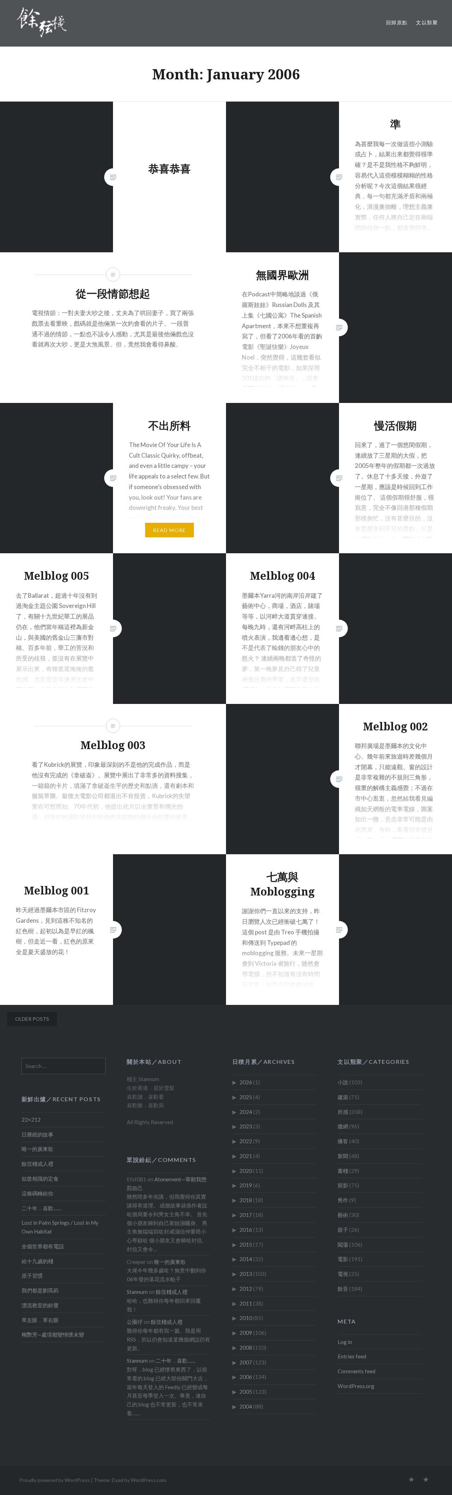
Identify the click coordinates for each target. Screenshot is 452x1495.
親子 (343, 1229)
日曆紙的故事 (37, 1134)
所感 (343, 1112)
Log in (345, 1342)
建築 (343, 1097)
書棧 (343, 1171)
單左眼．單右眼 (40, 1320)
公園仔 (135, 1322)
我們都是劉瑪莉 (40, 1290)
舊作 (343, 1200)
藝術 (343, 1215)
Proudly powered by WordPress (54, 1480)
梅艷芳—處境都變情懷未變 (53, 1334)
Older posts (32, 1019)
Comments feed (356, 1371)
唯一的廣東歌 (37, 1149)
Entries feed (352, 1356)
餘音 (343, 1288)
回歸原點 (397, 22)
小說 (343, 1082)
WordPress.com (148, 1480)
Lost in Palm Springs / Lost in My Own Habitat (60, 1227)
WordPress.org (356, 1386)
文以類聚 (427, 22)
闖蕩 (343, 1244)
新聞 (343, 1156)
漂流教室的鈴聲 (40, 1305)
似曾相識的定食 (40, 1178)
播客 (343, 1141)
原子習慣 (32, 1275)
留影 (343, 1185)
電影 (343, 1259)
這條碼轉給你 (37, 1193)
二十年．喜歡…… (41, 1208)
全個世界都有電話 (43, 1246)
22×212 (31, 1119)
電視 (343, 1274)
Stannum (137, 1292)
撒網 (343, 1126)
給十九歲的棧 (37, 1261)
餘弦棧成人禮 (37, 1164)
